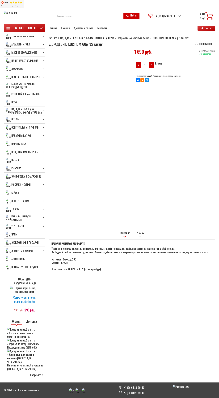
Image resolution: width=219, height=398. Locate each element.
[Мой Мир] (147, 80)
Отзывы (140, 233)
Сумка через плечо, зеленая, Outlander (24, 299)
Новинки (65, 28)
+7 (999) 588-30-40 (165, 16)
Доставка (31, 321)
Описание (124, 233)
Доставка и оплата (83, 28)
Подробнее (35, 375)
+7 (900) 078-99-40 (134, 393)
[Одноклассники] (142, 80)
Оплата (16, 321)
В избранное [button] (205, 44)
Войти (208, 28)
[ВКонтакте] (138, 80)
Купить (158, 63)
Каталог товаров (25, 28)
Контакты (102, 28)
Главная (53, 28)
